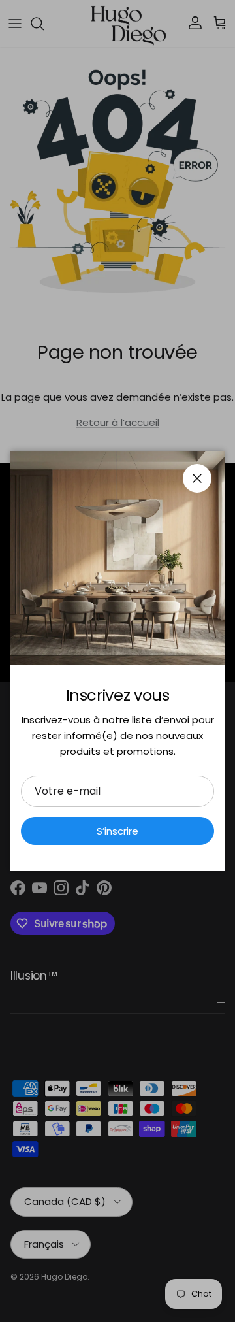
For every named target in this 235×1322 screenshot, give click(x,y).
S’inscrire (117, 831)
